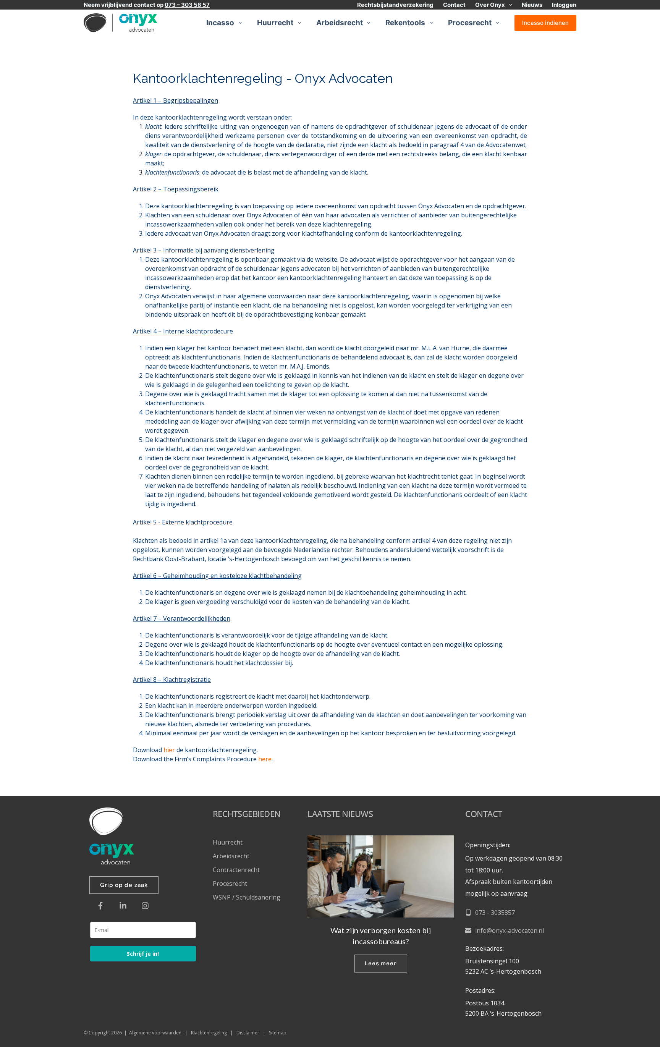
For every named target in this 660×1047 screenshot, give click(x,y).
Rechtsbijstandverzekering (395, 4)
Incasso (220, 22)
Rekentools (405, 22)
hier (169, 750)
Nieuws (532, 4)
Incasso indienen (545, 22)
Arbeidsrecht (339, 22)
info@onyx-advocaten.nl (509, 930)
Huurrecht (275, 22)
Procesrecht (470, 22)
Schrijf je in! (143, 953)
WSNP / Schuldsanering (247, 897)
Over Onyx (490, 4)
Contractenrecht (236, 870)
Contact (454, 4)
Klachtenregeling (209, 1032)
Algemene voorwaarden (155, 1032)
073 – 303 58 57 (187, 4)
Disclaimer (247, 1032)
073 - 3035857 (495, 912)
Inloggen (564, 4)
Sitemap (277, 1032)
